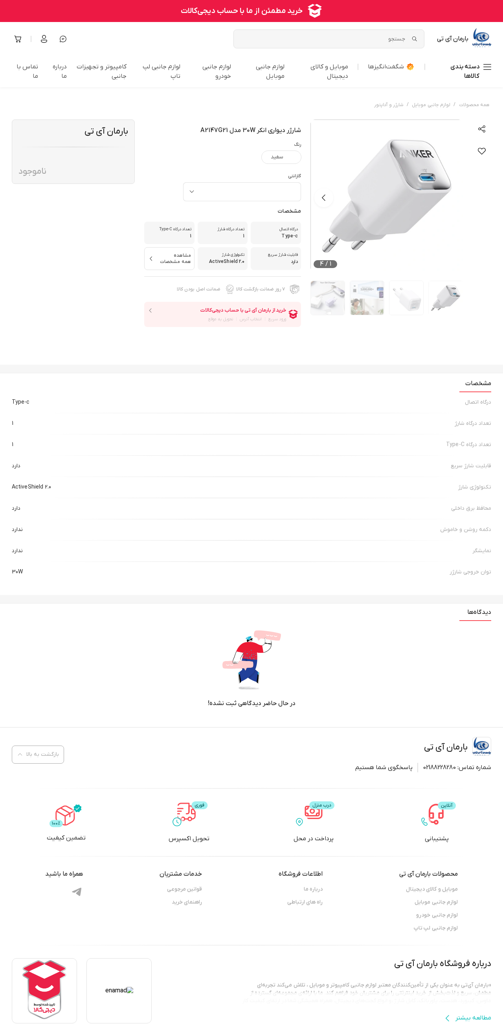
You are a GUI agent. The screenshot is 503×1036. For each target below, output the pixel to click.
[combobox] (242, 191)
